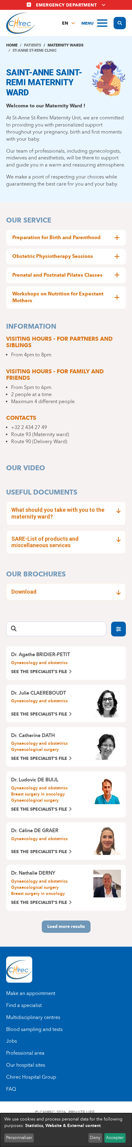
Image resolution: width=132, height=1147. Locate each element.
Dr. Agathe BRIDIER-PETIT (40, 654)
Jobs (11, 1041)
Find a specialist (24, 1005)
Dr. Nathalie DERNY (33, 873)
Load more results (66, 926)
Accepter (115, 1137)
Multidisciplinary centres (33, 1017)
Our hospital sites (25, 1065)
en (65, 23)
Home (11, 45)
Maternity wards (65, 45)
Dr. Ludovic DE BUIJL (34, 780)
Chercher (118, 629)
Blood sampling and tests (34, 1029)
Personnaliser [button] (19, 1137)
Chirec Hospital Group (31, 1077)
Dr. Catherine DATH (33, 735)
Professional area (25, 1053)
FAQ (11, 1089)
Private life (81, 1112)
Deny (95, 1137)
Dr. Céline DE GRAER (34, 830)
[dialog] (66, 1130)
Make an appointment (30, 993)
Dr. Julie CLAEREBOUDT (38, 693)
